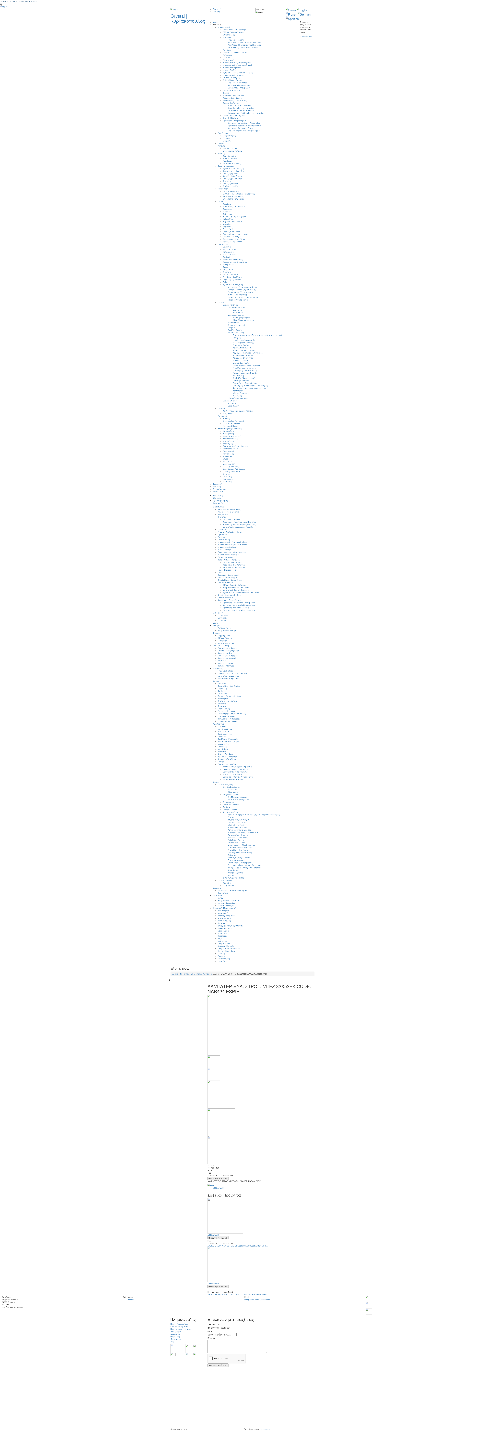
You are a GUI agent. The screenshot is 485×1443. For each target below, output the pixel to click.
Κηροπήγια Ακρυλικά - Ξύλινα (241, 128)
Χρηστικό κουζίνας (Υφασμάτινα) (242, 287)
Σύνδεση (216, 11)
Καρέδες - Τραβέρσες (233, 279)
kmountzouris (265, 1429)
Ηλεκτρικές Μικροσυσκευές (230, 428)
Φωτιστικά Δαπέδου (231, 423)
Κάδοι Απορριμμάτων (242, 347)
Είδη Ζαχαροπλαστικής (243, 342)
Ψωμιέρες (237, 395)
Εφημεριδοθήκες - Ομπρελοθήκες (238, 72)
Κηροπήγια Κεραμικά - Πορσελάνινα (244, 125)
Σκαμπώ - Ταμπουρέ (232, 236)
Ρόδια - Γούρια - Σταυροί (234, 32)
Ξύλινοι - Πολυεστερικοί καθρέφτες (239, 193)
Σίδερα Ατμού (229, 464)
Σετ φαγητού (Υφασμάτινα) (240, 292)
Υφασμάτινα (223, 244)
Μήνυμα (212, 1338)
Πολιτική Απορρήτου (179, 1324)
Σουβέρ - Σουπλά (235, 330)
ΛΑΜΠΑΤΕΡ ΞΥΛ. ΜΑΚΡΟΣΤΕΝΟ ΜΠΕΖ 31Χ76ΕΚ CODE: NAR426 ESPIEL (238, 1294)
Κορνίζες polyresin (230, 183)
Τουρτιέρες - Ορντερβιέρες (245, 383)
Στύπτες (226, 474)
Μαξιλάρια (228, 269)
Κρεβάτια (227, 211)
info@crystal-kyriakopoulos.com (257, 1299)
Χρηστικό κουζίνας (236, 332)
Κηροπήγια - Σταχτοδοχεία (235, 120)
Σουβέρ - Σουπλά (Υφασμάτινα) (242, 289)
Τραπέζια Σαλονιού (231, 231)
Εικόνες (221, 143)
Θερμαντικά (228, 451)
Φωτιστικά (222, 416)
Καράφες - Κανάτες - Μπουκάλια (248, 352)
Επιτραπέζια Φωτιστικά (233, 421)
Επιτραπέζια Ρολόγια (232, 151)
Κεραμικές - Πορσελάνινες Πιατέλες (244, 42)
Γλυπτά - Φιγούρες (231, 77)
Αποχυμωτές (228, 433)
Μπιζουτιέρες (229, 34)
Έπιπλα (221, 201)
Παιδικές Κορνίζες (231, 186)
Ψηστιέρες (227, 481)
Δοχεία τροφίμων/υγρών (244, 340)
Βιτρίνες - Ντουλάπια (232, 221)
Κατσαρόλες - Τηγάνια (243, 355)
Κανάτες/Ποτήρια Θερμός (244, 350)
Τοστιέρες (227, 476)
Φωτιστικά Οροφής (231, 426)
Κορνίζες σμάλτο (230, 173)
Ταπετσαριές (229, 60)
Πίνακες (221, 153)
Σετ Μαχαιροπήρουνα (242, 317)
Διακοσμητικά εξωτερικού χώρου (237, 62)
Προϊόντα (217, 24)
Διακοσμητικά (224, 27)
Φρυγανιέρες (229, 479)
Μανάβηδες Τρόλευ (241, 363)
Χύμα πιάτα (238, 312)
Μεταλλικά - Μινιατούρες (234, 29)
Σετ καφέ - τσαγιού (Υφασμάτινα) (243, 297)
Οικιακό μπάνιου (230, 400)
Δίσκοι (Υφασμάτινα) (237, 294)
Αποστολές (175, 1334)
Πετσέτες (227, 272)
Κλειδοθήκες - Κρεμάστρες (235, 100)
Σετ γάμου (227, 138)
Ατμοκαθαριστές (230, 438)
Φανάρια (227, 50)
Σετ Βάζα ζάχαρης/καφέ (244, 378)
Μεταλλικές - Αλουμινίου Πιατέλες (244, 47)
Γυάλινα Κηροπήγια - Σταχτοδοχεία (244, 130)
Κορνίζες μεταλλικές (232, 178)
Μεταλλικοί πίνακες (232, 163)
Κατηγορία (213, 1334)
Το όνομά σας (215, 1324)
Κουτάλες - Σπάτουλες (243, 358)
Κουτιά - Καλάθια (231, 103)
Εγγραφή (217, 9)
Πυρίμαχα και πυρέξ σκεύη (245, 373)
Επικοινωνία (218, 491)
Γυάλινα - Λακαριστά (237, 82)
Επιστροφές (176, 1331)
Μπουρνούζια (228, 264)
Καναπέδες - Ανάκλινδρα (234, 206)
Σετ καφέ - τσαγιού (236, 325)
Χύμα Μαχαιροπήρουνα (243, 320)
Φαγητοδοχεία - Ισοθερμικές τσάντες (249, 388)
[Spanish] (292, 18)
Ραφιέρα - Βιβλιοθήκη (232, 241)
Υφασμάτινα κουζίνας (233, 284)
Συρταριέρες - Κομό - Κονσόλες (237, 234)
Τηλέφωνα (228, 55)
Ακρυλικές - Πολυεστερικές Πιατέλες (244, 45)
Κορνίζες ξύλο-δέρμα (232, 98)
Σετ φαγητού (233, 322)
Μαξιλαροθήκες (230, 249)
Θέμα (211, 1331)
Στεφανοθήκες (229, 135)
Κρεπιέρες (227, 456)
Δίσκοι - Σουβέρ (229, 70)
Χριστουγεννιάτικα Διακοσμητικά (238, 411)
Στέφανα (227, 140)
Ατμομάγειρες (229, 441)
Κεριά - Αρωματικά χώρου (234, 115)
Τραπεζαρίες (229, 229)
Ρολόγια (221, 146)
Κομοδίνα (227, 204)
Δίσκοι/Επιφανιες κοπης (238, 398)
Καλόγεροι (228, 214)
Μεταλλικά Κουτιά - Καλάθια (241, 110)
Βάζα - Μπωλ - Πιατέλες (234, 80)
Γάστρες (237, 337)
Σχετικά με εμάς (220, 500)
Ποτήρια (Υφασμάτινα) (238, 299)
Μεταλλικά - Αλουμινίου (239, 87)
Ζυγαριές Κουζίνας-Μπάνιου (235, 446)
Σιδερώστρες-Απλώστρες (234, 469)
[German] (304, 14)
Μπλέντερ (227, 461)
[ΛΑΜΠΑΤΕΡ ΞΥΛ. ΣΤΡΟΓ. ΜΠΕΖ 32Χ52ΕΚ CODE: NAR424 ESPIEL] (238, 1025)
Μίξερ (225, 458)
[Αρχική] (4, 6)
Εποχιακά (222, 408)
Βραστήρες (228, 443)
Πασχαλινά (228, 413)
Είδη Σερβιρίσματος (236, 307)
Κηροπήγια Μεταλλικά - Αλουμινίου (244, 123)
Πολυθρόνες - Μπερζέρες (234, 239)
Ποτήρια (231, 327)
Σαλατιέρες (238, 375)
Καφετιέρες (228, 453)
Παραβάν (227, 226)
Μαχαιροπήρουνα (236, 315)
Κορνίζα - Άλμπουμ (226, 166)
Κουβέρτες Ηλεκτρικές (233, 259)
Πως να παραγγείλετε (181, 1329)
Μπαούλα (227, 224)
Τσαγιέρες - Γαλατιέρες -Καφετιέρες (250, 385)
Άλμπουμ (227, 181)
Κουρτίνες (227, 267)
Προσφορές (218, 484)
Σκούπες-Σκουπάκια (231, 471)
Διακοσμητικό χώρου (232, 67)
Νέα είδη (217, 486)
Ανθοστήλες (228, 219)
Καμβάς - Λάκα (229, 156)
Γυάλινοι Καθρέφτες (232, 191)
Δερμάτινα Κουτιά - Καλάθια (241, 108)
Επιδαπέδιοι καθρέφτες (233, 199)
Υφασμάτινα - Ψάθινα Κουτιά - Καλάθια (246, 113)
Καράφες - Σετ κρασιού (233, 95)
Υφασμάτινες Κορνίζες (233, 168)
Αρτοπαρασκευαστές (232, 436)
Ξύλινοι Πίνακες (230, 158)
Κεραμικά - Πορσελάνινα (239, 85)
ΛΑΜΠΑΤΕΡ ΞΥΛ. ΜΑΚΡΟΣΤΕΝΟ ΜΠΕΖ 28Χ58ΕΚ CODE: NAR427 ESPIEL (238, 1245)
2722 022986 (128, 1299)
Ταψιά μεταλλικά (241, 380)
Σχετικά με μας (220, 489)
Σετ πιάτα (237, 310)
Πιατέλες (227, 37)
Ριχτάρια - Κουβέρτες (232, 277)
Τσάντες (226, 57)
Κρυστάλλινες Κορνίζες (233, 171)
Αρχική (216, 22)
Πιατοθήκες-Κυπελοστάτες (245, 370)
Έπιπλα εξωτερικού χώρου (234, 216)
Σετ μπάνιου (233, 405)
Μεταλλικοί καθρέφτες (233, 196)
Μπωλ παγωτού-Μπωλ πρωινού (246, 365)
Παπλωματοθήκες (231, 254)
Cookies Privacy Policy (179, 1326)
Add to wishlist (218, 1188)
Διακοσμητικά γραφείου (234, 75)
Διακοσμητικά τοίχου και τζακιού (237, 65)
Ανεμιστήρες (228, 431)
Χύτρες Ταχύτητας (241, 393)
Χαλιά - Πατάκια (230, 274)
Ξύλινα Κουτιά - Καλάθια (239, 105)
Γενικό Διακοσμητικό (232, 90)
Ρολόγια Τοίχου (230, 148)
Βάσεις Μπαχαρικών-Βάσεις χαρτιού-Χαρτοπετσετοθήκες (259, 335)
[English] (302, 10)
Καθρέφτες (223, 188)
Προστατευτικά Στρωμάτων (235, 262)
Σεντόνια (227, 246)
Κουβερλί (227, 257)
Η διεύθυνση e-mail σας (219, 1328)
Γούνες (226, 282)
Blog (172, 1341)
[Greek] (291, 10)
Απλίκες (226, 418)
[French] (291, 14)
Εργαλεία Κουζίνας (242, 345)
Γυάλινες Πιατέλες (236, 39)
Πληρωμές (175, 1336)
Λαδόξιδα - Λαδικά (241, 360)
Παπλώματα (228, 252)
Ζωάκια (226, 92)
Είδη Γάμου (223, 133)
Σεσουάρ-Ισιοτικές (231, 466)
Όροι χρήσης (176, 1339)
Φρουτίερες (238, 390)
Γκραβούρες (228, 161)
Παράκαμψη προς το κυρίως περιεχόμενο (18, 1)
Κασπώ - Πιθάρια (230, 118)
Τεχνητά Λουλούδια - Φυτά (235, 52)
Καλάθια (232, 403)
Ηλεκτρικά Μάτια (230, 448)
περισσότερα (306, 36)
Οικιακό (221, 302)
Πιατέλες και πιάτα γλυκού (245, 368)
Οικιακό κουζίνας (230, 305)
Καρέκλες (227, 209)
